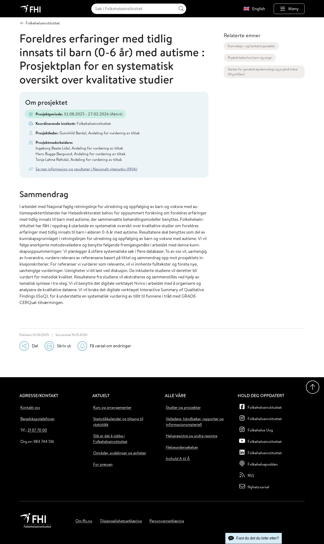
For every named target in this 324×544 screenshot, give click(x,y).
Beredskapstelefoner (37, 418)
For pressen (103, 464)
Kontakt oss (30, 407)
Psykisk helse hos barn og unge (250, 57)
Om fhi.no (83, 520)
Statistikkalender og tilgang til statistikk (118, 421)
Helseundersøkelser (182, 447)
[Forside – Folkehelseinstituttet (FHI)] (30, 8)
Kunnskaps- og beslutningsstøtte (251, 46)
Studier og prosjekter (183, 407)
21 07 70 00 (37, 430)
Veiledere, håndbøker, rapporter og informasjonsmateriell (195, 421)
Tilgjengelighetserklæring (121, 520)
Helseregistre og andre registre (191, 435)
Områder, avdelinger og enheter (119, 452)
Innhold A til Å (178, 458)
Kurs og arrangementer (112, 407)
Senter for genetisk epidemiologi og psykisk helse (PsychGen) (262, 72)
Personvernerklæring (166, 520)
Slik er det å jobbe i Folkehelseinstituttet (110, 438)
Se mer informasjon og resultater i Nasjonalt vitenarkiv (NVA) (86, 169)
